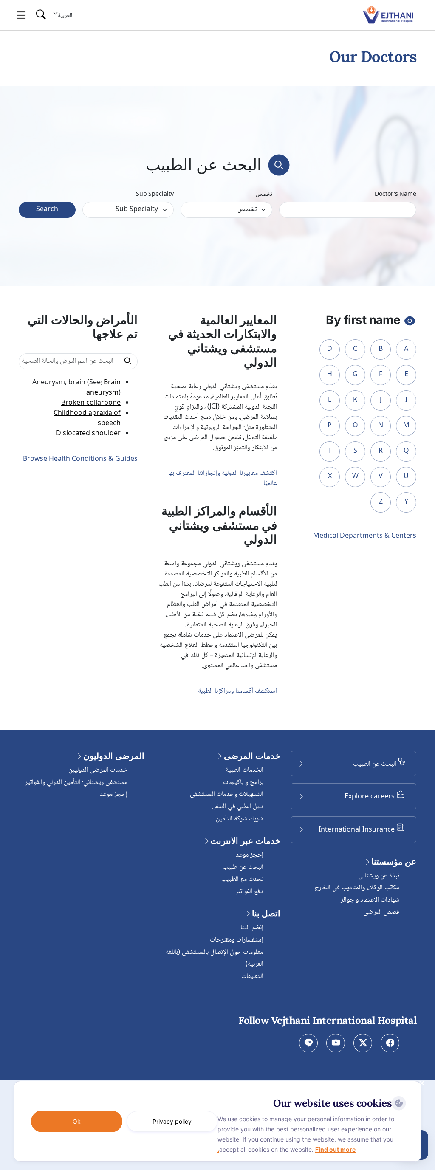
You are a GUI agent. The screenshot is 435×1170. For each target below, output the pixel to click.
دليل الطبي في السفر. (237, 806)
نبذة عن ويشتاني (378, 876)
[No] (422, 1083)
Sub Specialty (155, 195)
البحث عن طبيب (243, 867)
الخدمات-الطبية (244, 770)
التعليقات (252, 976)
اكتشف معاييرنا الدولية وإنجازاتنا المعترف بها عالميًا (222, 478)
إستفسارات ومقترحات (236, 940)
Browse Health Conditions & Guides (80, 459)
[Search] (40, 15)
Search (47, 209)
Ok (77, 1121)
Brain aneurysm (103, 388)
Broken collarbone (91, 403)
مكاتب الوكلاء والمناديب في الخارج (356, 888)
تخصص (264, 195)
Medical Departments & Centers (364, 536)
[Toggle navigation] (21, 15)
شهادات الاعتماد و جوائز (370, 900)
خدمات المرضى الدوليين (97, 770)
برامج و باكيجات (243, 782)
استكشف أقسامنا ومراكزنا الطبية (237, 691)
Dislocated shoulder (88, 434)
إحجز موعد (249, 855)
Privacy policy (172, 1121)
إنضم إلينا (251, 927)
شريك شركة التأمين (239, 819)
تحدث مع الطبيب (242, 879)
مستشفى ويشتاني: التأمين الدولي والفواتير (76, 782)
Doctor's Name (395, 195)
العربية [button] (65, 15)
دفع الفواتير (249, 891)
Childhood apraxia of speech (87, 418)
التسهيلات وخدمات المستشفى (226, 794)
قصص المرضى (381, 912)
